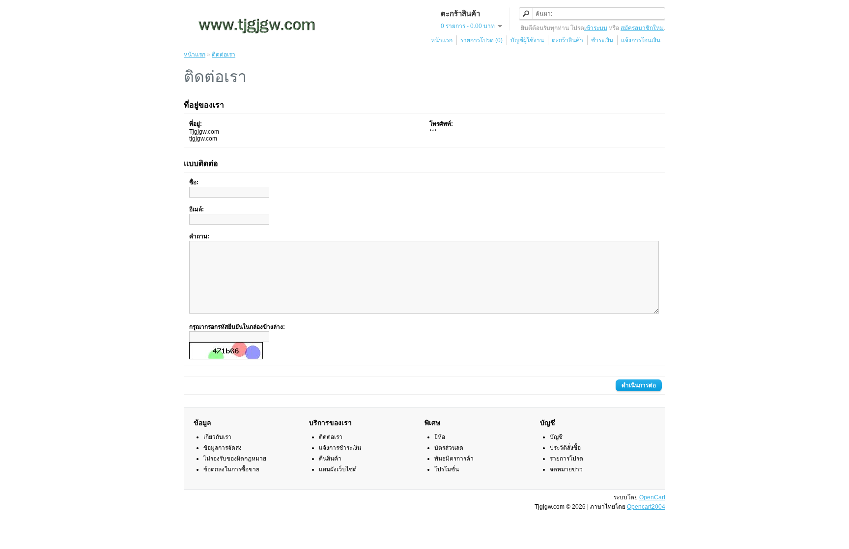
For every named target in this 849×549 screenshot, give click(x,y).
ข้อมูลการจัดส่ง (222, 447)
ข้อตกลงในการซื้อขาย (231, 469)
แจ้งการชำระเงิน (340, 447)
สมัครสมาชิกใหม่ (642, 28)
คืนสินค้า (330, 458)
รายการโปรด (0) (481, 40)
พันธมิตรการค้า (454, 458)
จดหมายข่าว (566, 469)
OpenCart (652, 497)
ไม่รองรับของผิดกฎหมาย (234, 458)
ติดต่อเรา (223, 54)
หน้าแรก (442, 40)
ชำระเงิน (602, 40)
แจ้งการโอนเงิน (640, 40)
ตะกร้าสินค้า (567, 40)
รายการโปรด (566, 458)
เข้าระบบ (595, 28)
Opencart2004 (646, 506)
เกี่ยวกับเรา (217, 436)
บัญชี (556, 436)
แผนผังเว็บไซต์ (338, 469)
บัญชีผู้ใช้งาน (527, 40)
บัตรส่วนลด (448, 447)
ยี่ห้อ (439, 436)
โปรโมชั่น (446, 469)
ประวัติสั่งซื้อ (565, 447)
